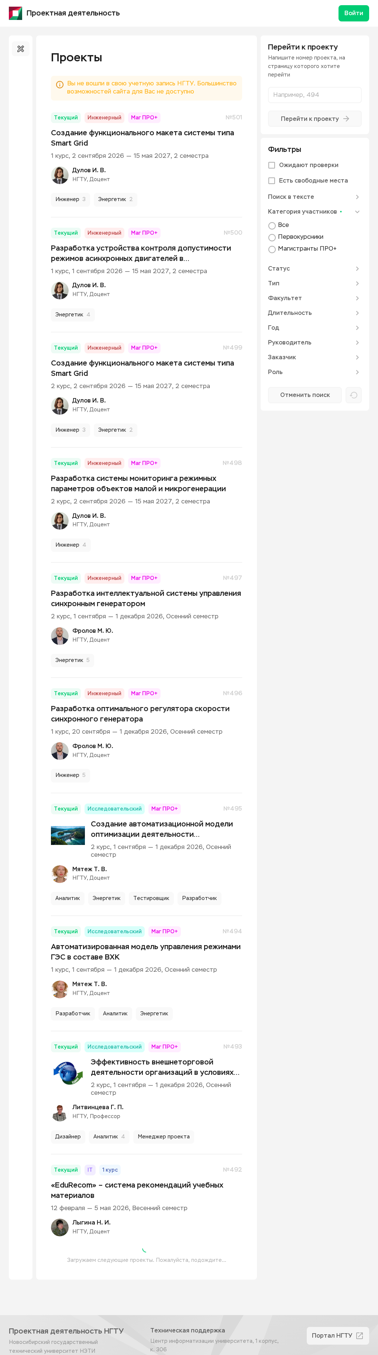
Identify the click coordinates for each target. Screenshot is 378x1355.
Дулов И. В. (89, 170)
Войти (353, 13)
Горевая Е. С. (91, 1305)
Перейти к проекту (310, 119)
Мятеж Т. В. (89, 869)
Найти (310, 395)
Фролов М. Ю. (92, 631)
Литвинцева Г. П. (98, 1107)
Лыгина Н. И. (91, 1222)
